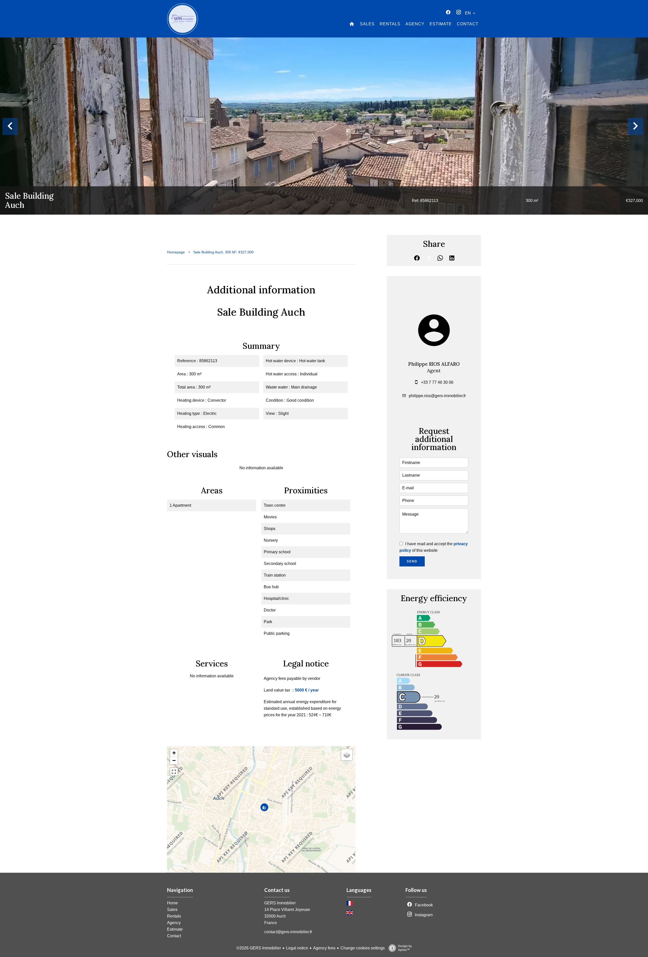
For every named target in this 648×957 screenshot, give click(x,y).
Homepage (176, 252)
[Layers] (346, 754)
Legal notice (297, 948)
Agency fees (324, 948)
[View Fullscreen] (174, 772)
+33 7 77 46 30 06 (437, 382)
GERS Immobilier (280, 903)
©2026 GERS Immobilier (258, 948)
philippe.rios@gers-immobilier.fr (437, 396)
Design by (405, 948)
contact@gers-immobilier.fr (288, 932)
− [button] (174, 760)
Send (412, 561)
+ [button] (174, 753)
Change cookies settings (362, 948)
